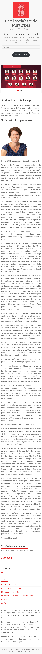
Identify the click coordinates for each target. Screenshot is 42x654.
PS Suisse (5, 600)
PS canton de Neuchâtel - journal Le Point (17, 596)
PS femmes (5, 603)
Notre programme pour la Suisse (13, 588)
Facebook (6, 557)
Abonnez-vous (21, 55)
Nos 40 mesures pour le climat (12, 585)
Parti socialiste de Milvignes (21, 23)
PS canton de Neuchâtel (10, 592)
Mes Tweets (6, 573)
